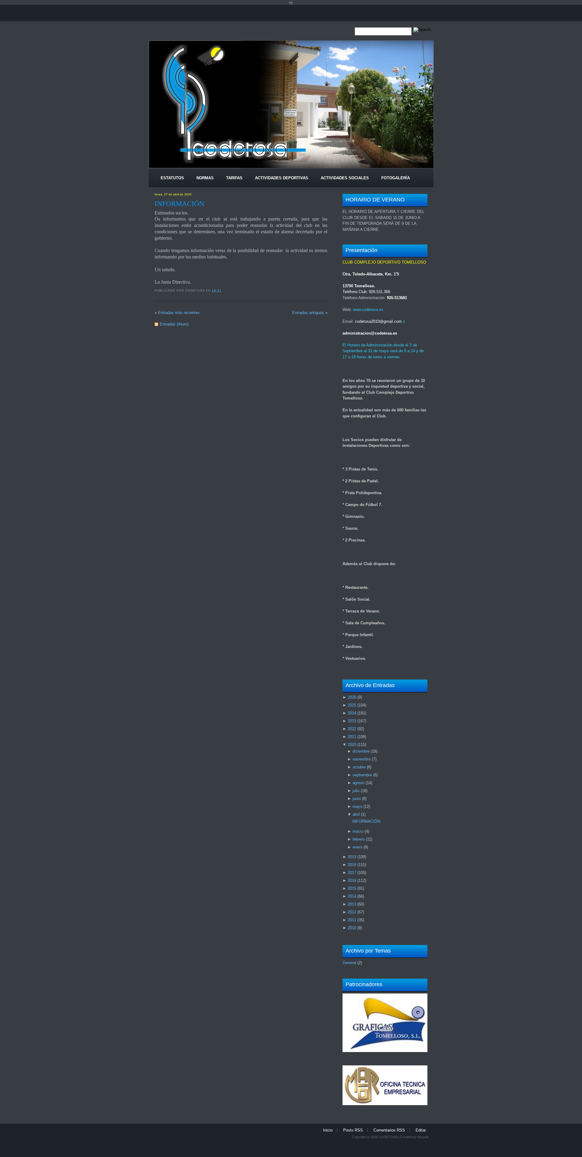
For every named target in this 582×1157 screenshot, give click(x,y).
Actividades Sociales (345, 178)
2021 (352, 736)
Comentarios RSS (389, 1130)
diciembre (361, 751)
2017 (352, 872)
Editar (421, 1130)
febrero (359, 839)
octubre (359, 767)
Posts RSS (353, 1130)
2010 (352, 928)
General (349, 962)
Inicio (328, 1130)
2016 (352, 880)
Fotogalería (395, 178)
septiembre (362, 775)
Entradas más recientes (179, 312)
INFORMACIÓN (179, 203)
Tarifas (234, 178)
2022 (352, 729)
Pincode (423, 1137)
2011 (352, 920)
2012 (352, 912)
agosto (358, 783)
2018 (352, 864)
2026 (352, 697)
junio (357, 798)
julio (356, 790)
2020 (352, 744)
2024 (352, 713)
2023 (352, 721)
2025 (352, 705)
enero (357, 847)
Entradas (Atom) (174, 324)
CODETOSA (388, 1137)
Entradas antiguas (308, 312)
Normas (205, 178)
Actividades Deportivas (281, 178)
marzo (358, 831)
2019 (352, 857)
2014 (352, 896)
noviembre (362, 759)
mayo (357, 806)
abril (356, 814)
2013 (352, 904)
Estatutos (172, 178)
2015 (352, 888)
